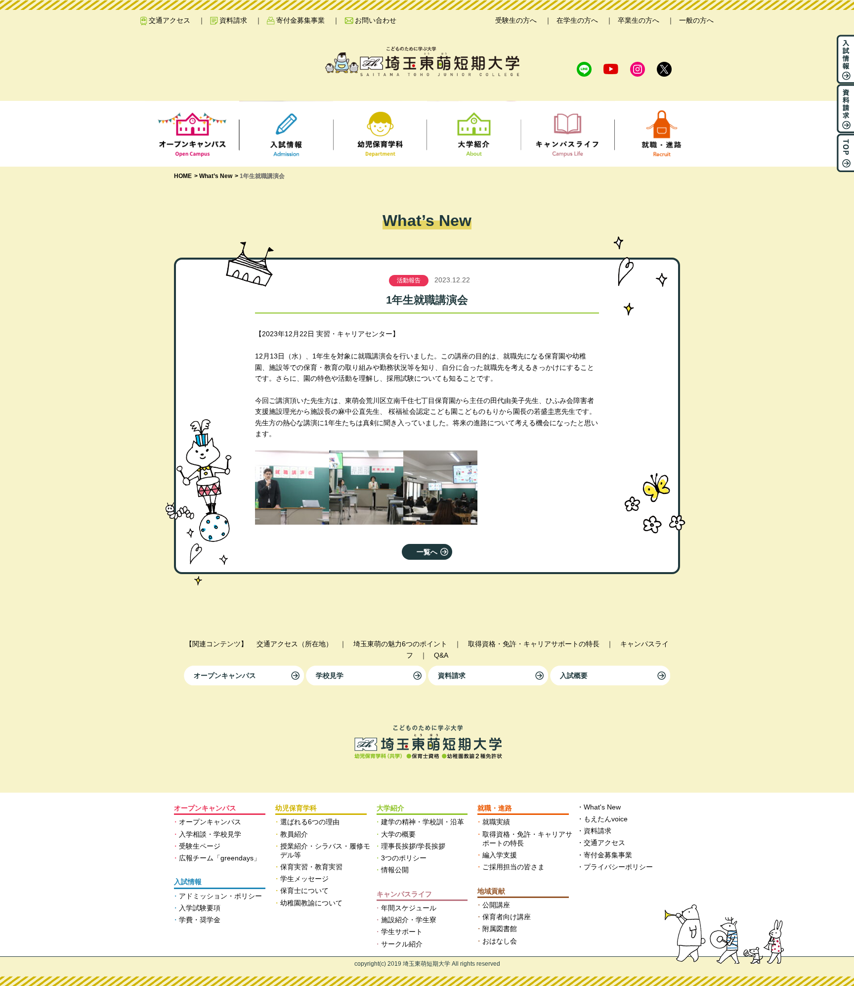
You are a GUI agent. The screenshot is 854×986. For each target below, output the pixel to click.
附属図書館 (499, 929)
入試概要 (574, 675)
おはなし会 (499, 941)
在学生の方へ (577, 20)
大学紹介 (390, 808)
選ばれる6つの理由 (310, 822)
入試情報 (188, 882)
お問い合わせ (375, 20)
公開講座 (496, 905)
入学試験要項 (199, 908)
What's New (602, 807)
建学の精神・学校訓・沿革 (422, 822)
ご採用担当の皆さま (513, 867)
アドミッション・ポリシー (220, 896)
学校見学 (329, 675)
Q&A (441, 655)
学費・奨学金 (199, 920)
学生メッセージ (304, 879)
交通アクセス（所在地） (294, 644)
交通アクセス (169, 20)
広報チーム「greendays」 (219, 858)
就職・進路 (494, 808)
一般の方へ (696, 20)
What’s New (215, 176)
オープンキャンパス (225, 675)
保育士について (304, 891)
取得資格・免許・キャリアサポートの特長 (533, 644)
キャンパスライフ (404, 894)
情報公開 (395, 870)
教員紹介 (294, 834)
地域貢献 (491, 891)
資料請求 (233, 20)
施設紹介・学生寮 (408, 920)
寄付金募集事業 (300, 20)
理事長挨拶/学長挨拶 (413, 846)
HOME (183, 176)
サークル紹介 (402, 944)
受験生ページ (199, 846)
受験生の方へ (516, 20)
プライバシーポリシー (618, 867)
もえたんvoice (606, 819)
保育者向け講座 (506, 917)
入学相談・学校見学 (210, 834)
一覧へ (427, 552)
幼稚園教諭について (311, 903)
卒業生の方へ (638, 20)
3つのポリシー (404, 858)
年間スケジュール (408, 908)
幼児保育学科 (296, 808)
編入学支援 (499, 855)
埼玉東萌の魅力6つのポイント (400, 644)
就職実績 (496, 822)
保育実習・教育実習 (311, 867)
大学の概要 (398, 834)
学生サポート (402, 932)
